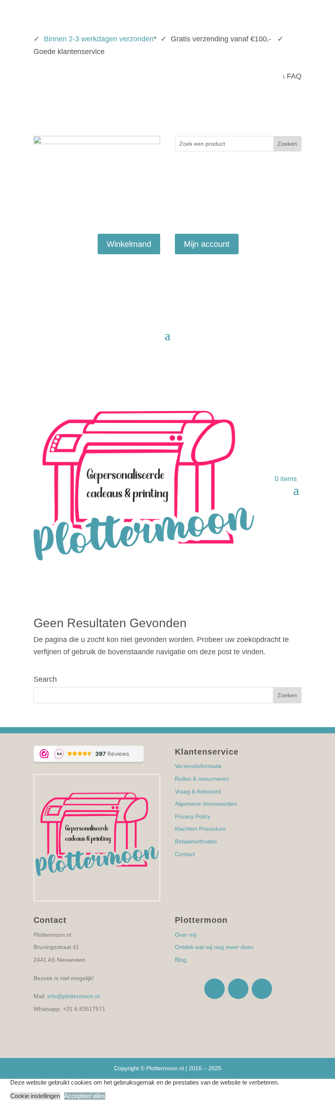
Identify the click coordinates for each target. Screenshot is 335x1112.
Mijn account (207, 244)
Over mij (186, 934)
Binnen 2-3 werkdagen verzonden (99, 39)
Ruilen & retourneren (202, 778)
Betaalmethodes (196, 841)
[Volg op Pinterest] (295, 101)
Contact (185, 854)
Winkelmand (129, 244)
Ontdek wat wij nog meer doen (214, 947)
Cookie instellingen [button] (35, 1096)
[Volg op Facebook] (262, 101)
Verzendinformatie (198, 766)
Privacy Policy (192, 816)
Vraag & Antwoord (198, 791)
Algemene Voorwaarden (206, 803)
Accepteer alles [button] (84, 1096)
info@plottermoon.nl (73, 996)
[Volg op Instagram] (278, 101)
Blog (180, 959)
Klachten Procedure (200, 828)
